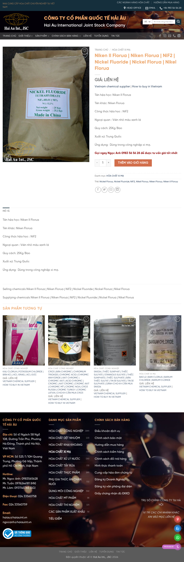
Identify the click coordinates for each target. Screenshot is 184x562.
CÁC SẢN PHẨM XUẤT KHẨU (67, 511)
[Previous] (3, 363)
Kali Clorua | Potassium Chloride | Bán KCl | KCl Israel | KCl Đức (23, 373)
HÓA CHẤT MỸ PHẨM (62, 498)
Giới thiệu (24, 36)
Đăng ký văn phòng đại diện (113, 486)
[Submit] (178, 22)
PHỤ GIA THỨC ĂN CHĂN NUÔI (65, 482)
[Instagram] (165, 36)
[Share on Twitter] (104, 190)
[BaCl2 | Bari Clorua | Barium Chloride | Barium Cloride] (160, 343)
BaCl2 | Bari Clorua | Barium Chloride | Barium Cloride (155, 378)
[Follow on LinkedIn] (179, 36)
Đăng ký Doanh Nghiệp (110, 479)
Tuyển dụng (101, 36)
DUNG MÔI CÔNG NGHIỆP (66, 491)
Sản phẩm (41, 36)
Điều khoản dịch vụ (107, 431)
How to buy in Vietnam (147, 86)
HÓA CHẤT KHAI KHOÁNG (65, 444)
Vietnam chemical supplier (112, 86)
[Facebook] (160, 36)
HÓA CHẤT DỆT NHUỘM (64, 438)
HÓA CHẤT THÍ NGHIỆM (64, 505)
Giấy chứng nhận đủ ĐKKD (112, 493)
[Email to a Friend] (111, 190)
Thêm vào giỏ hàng (133, 162)
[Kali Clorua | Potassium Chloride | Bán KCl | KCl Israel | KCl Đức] (24, 340)
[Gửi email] (169, 36)
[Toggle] (87, 519)
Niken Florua (155, 182)
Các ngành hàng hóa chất (133, 2)
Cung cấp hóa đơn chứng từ (113, 472)
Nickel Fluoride (121, 182)
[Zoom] (7, 157)
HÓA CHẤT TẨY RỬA (62, 465)
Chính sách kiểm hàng (109, 451)
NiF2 (132, 182)
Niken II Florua (170, 182)
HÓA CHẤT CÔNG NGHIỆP (66, 431)
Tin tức (115, 36)
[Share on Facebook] (98, 190)
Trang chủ (9, 36)
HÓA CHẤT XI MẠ (121, 50)
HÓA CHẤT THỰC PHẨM (64, 472)
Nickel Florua (106, 182)
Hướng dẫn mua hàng (166, 2)
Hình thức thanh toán (109, 465)
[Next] (181, 363)
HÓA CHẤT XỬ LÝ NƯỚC (64, 458)
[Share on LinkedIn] (117, 190)
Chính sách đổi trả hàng (110, 458)
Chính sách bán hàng (65, 36)
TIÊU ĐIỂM (55, 518)
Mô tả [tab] (6, 211)
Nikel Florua (142, 182)
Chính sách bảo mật (108, 438)
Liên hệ (87, 36)
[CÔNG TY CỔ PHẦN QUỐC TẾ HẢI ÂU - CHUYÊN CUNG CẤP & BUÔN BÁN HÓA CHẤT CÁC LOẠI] (21, 22)
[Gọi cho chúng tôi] (174, 36)
